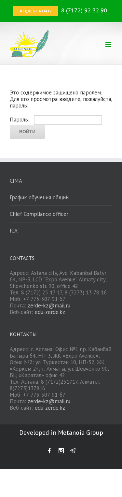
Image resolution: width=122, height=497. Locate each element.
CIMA (16, 180)
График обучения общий (39, 197)
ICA (14, 230)
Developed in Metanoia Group (61, 432)
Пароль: (20, 119)
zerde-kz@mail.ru (49, 305)
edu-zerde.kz (50, 312)
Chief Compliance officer (39, 214)
